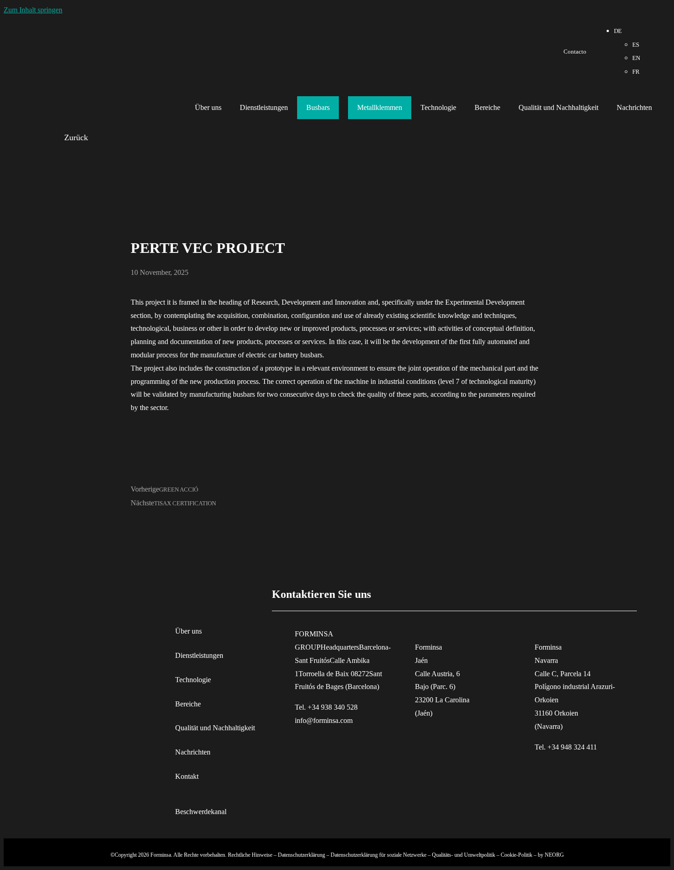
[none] (627, 51)
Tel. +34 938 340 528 (326, 707)
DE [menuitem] (618, 31)
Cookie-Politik (516, 855)
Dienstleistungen (264, 107)
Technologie (438, 107)
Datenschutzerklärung (301, 855)
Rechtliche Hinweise (250, 855)
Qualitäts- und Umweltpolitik (463, 855)
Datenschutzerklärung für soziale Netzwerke (378, 855)
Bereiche (487, 107)
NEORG (554, 855)
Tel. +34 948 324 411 (566, 747)
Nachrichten (634, 107)
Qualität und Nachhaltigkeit (558, 107)
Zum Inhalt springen (33, 10)
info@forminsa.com (324, 720)
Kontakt (187, 776)
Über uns (208, 107)
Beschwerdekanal (201, 811)
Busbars (318, 107)
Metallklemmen (379, 107)
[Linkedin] (653, 50)
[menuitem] (618, 31)
